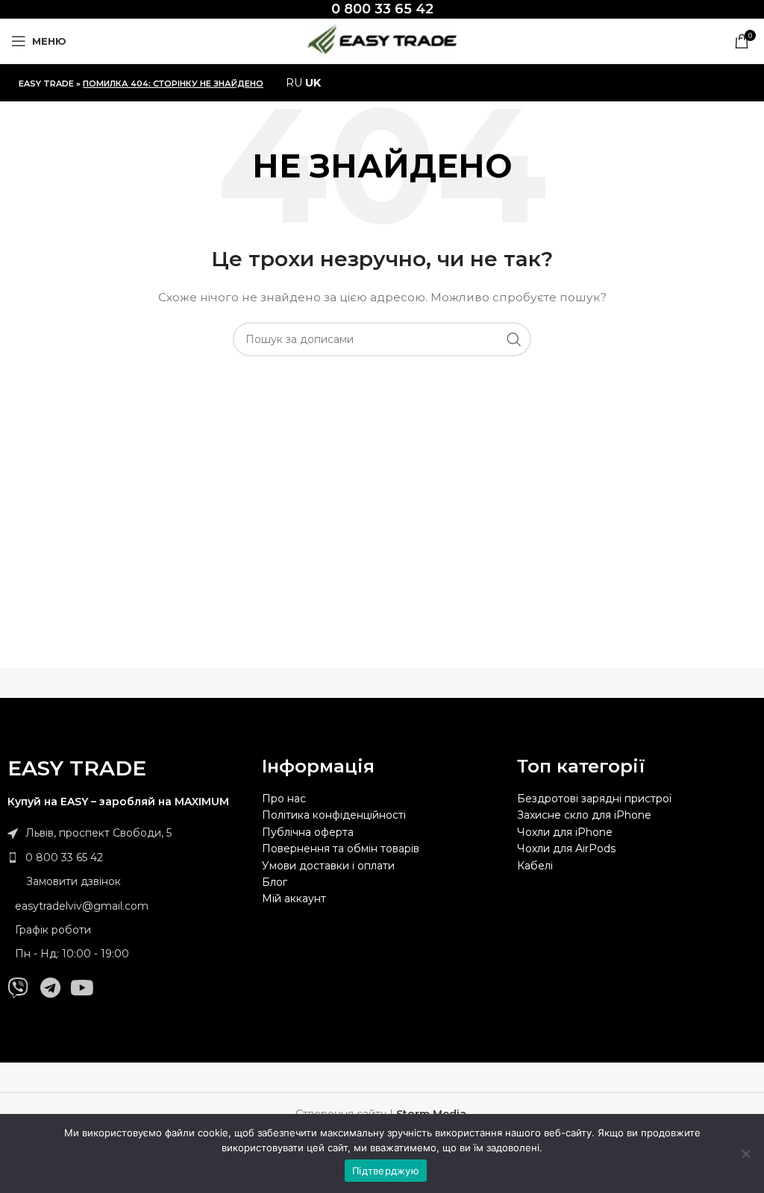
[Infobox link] (382, 9)
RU (294, 82)
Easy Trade (46, 83)
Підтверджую (385, 1171)
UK (313, 82)
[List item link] (127, 857)
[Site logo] (382, 40)
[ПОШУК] (514, 339)
